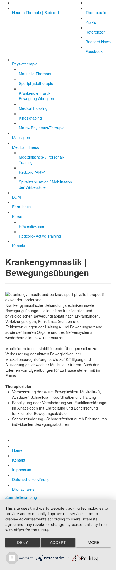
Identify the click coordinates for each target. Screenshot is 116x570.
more (93, 542)
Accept (58, 542)
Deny (22, 542)
